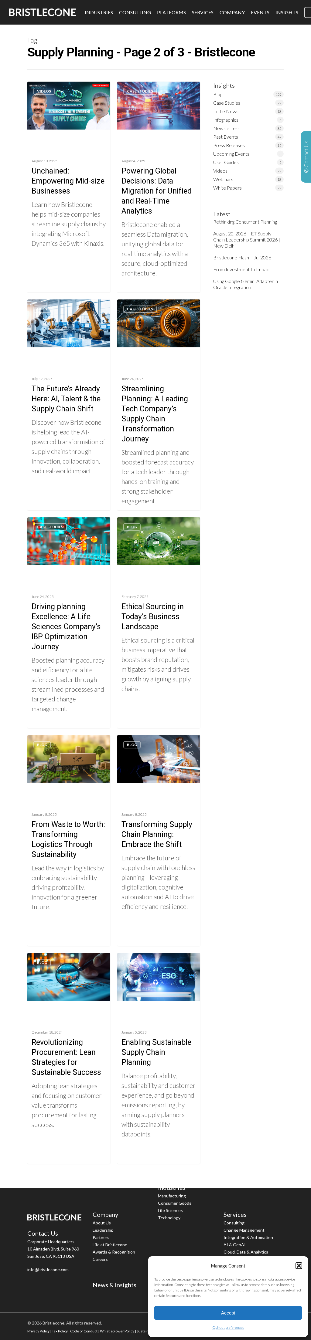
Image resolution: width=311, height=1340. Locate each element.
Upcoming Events (231, 154)
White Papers (227, 188)
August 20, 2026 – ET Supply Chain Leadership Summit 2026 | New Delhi (246, 239)
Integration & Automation (248, 1237)
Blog (42, 309)
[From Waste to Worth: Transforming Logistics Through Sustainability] (68, 840)
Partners (101, 1237)
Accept (228, 1312)
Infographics (225, 120)
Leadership (103, 1230)
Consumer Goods (174, 1203)
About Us (102, 1222)
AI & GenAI (235, 1244)
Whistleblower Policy (117, 1331)
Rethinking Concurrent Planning (245, 221)
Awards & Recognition (114, 1251)
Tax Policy (60, 1331)
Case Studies (140, 91)
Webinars (223, 179)
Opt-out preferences (228, 1327)
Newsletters (226, 128)
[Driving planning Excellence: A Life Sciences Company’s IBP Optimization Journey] (68, 622)
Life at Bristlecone (110, 1244)
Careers (100, 1259)
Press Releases (229, 145)
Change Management (244, 1230)
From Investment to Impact (242, 269)
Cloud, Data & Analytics (246, 1251)
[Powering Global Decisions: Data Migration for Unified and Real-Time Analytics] (158, 187)
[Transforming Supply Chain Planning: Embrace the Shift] (158, 840)
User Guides (226, 162)
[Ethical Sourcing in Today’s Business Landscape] (158, 622)
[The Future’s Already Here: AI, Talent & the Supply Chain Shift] (68, 404)
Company (105, 1214)
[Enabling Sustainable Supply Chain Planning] (158, 1058)
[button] (299, 1266)
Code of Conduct (83, 1331)
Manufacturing (172, 1195)
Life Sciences (170, 1210)
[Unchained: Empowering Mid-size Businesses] (68, 187)
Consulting (234, 1222)
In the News (225, 111)
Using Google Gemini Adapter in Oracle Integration (245, 284)
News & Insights (114, 1284)
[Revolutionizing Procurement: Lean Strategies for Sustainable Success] (68, 1058)
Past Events (225, 137)
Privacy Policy (38, 1331)
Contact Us (42, 1233)
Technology (169, 1217)
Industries (172, 1187)
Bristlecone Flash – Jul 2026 (242, 257)
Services (235, 1214)
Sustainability (147, 1331)
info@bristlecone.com (48, 1269)
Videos (44, 91)
